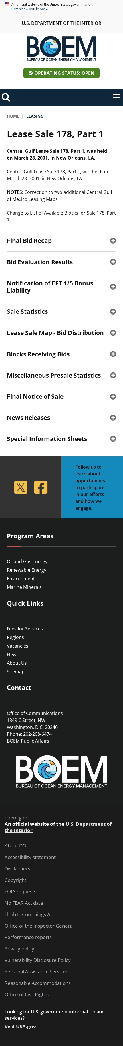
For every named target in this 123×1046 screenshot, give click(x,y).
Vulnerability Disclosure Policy (38, 960)
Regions (15, 637)
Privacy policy (19, 949)
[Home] (61, 48)
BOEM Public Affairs (28, 741)
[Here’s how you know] (61, 7)
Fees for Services (25, 629)
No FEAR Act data (24, 903)
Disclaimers (17, 869)
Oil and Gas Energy (27, 561)
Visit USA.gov (20, 1026)
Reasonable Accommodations (38, 983)
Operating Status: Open (64, 73)
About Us (17, 663)
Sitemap (16, 671)
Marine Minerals (24, 587)
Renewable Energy (26, 570)
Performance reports (28, 937)
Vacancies (17, 646)
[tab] (61, 240)
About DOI (16, 846)
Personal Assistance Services (36, 971)
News (13, 654)
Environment (21, 578)
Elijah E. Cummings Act (29, 914)
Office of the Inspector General (39, 926)
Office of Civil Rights (27, 994)
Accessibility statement (30, 857)
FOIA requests (20, 891)
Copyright (15, 880)
